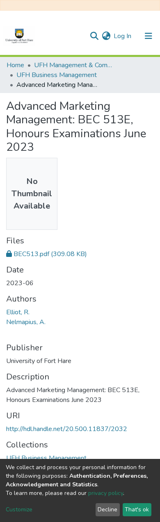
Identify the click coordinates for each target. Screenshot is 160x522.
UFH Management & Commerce (75, 65)
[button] (106, 36)
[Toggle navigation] (148, 36)
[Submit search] (94, 36)
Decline (107, 509)
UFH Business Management (56, 74)
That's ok (137, 509)
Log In (123, 36)
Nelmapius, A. (26, 322)
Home (15, 65)
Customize (19, 509)
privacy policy (105, 493)
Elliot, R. (18, 312)
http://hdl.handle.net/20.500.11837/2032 (66, 428)
